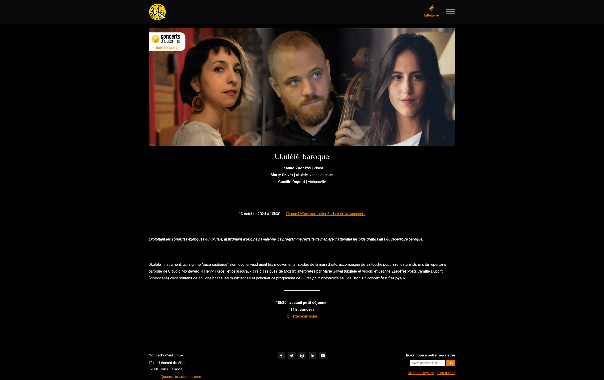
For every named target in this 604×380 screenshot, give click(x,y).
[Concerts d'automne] (172, 11)
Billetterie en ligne (302, 316)
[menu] (450, 11)
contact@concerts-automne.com (175, 377)
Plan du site (446, 373)
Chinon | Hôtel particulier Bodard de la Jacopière (325, 214)
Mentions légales (421, 373)
